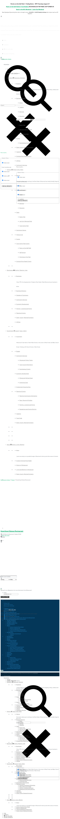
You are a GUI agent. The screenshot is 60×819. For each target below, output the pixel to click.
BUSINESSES (10, 632)
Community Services (21, 165)
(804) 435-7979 (5, 535)
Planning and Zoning (11, 645)
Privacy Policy (7, 675)
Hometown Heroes (21, 230)
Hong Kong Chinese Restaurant (12, 531)
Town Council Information (26, 364)
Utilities (18, 160)
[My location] (30, 578)
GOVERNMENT (10, 637)
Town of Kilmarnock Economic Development (15, 619)
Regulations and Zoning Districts (27, 409)
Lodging (21, 107)
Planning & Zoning (21, 313)
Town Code (19, 418)
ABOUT (8, 625)
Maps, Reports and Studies (16, 648)
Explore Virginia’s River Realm (24, 460)
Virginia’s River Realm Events (23, 156)
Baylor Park (22, 125)
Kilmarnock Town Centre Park (12, 613)
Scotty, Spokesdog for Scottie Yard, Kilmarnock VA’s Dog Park (20, 617)
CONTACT (6, 44)
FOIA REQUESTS (11, 624)
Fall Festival (22, 252)
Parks (17, 120)
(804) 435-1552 (12, 609)
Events (18, 138)
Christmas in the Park (25, 257)
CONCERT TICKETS (11, 621)
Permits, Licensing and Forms (24, 308)
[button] (6, 64)
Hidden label (6, 162)
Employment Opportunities (23, 387)
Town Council (13, 641)
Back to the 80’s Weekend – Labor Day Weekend (30, 9)
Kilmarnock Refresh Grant (26, 378)
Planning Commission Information (28, 396)
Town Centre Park (24, 134)
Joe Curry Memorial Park (25, 129)
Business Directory (21, 98)
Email (5, 592)
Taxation (18, 152)
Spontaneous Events (24, 143)
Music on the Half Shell (25, 248)
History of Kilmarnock (22, 465)
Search (8, 69)
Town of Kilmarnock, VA (10, 612)
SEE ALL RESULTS (6, 186)
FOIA (5, 40)
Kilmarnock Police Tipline (26, 360)
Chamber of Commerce (22, 295)
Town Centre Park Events (22, 243)
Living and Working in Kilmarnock (24, 469)
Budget (18, 351)
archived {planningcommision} (17, 647)
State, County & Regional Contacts (18, 631)
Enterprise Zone (23, 382)
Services (21, 111)
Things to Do (19, 234)
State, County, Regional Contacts (24, 147)
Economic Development (22, 304)
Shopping (21, 116)
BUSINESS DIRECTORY (12, 623)
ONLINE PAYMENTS (9, 53)
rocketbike (35, 673)
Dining (21, 103)
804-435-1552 (9, 49)
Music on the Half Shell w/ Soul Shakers (17, 6)
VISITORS (9, 655)
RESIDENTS (9, 636)
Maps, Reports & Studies (25, 400)
